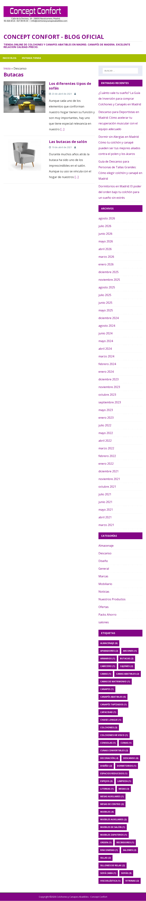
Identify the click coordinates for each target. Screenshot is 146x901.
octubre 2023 (107, 395)
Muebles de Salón (112, 827)
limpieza (124, 781)
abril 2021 (105, 517)
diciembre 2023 (108, 379)
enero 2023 (106, 418)
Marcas (103, 576)
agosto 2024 (106, 326)
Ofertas (103, 607)
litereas (107, 788)
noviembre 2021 (109, 479)
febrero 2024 (107, 364)
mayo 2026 (105, 241)
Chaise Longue (110, 719)
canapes (107, 689)
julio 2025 (104, 295)
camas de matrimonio (115, 681)
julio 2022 (104, 425)
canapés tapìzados (113, 704)
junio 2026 (105, 234)
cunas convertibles (114, 750)
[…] (62, 129)
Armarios (107, 658)
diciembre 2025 (108, 272)
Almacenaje (106, 546)
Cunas (126, 742)
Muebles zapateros (113, 834)
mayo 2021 (105, 510)
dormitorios (126, 765)
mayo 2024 (105, 341)
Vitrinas (132, 880)
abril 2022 (105, 441)
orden (105, 842)
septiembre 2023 (109, 402)
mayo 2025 (105, 310)
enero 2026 (106, 264)
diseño (106, 765)
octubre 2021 (107, 487)
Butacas (126, 658)
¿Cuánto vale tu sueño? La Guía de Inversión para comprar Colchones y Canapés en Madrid (119, 98)
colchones (108, 727)
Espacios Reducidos (113, 773)
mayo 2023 (105, 410)
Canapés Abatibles (113, 696)
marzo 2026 (106, 257)
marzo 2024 (106, 356)
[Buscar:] (120, 71)
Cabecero (107, 666)
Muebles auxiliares (113, 819)
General (103, 569)
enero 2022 (106, 464)
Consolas (108, 742)
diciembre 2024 (108, 318)
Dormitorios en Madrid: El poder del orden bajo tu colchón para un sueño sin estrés (119, 192)
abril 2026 (105, 249)
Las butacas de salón (68, 141)
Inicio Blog (9, 58)
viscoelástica (110, 880)
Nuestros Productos (112, 599)
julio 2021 (104, 494)
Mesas (124, 788)
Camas (105, 673)
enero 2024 (106, 372)
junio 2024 (105, 333)
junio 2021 (105, 502)
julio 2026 (104, 226)
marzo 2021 (106, 525)
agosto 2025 (106, 287)
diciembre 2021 (108, 471)
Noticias (103, 592)
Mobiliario (105, 584)
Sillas (105, 857)
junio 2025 (105, 303)
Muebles (107, 811)
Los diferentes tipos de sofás (70, 86)
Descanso (104, 553)
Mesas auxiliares (112, 796)
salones (103, 622)
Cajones (126, 666)
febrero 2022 (107, 456)
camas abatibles (127, 673)
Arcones (130, 650)
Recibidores (125, 842)
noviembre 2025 (109, 280)
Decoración (109, 758)
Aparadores (109, 650)
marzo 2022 (106, 448)
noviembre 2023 (109, 387)
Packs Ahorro (107, 615)
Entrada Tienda (31, 58)
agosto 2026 (106, 218)
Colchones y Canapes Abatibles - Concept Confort (81, 896)
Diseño (103, 561)
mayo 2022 (105, 433)
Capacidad (108, 712)
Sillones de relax (112, 865)
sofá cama (108, 873)
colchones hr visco (114, 735)
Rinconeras (109, 850)
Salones (129, 850)
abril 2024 (105, 349)
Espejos (106, 781)
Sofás (126, 873)
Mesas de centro (112, 804)
